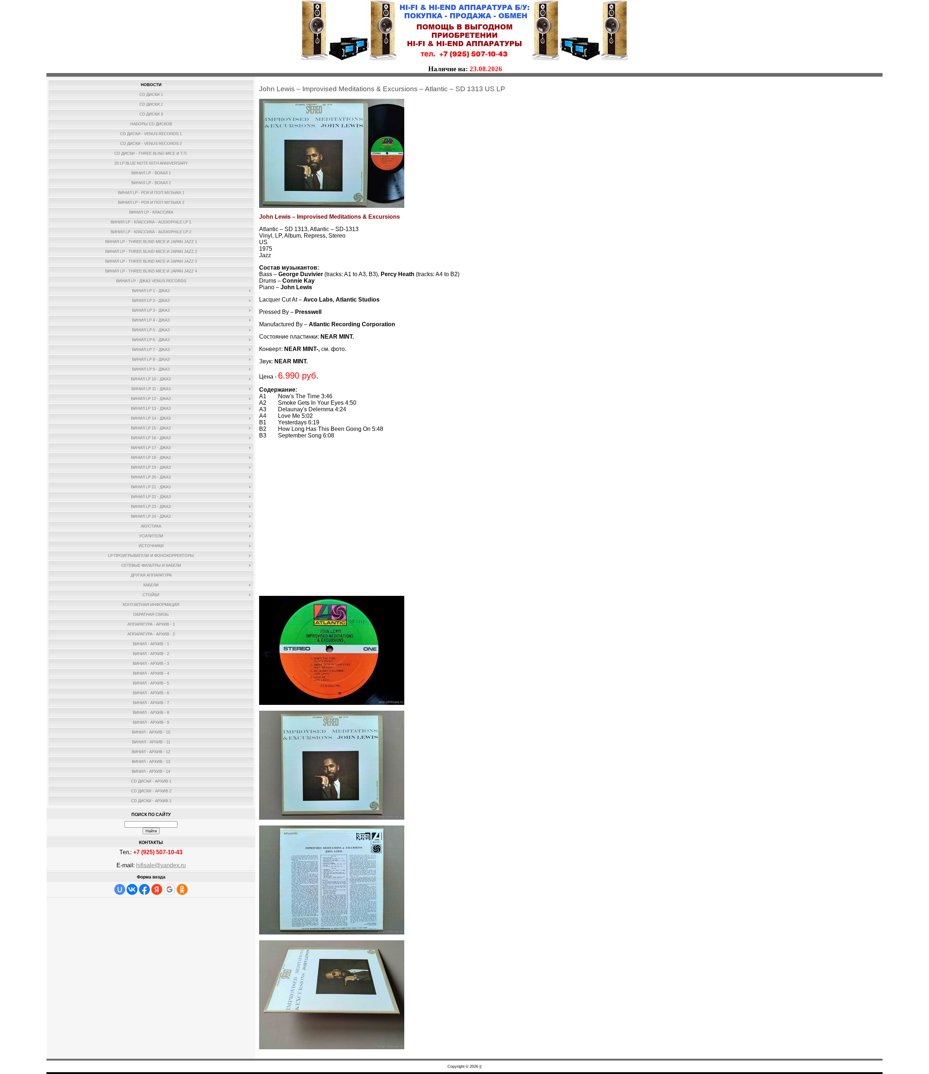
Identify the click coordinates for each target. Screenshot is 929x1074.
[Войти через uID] (119, 889)
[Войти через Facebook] (144, 889)
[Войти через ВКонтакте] (132, 889)
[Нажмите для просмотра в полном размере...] (331, 206)
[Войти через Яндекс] (156, 889)
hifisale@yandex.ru (161, 865)
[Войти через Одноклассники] (182, 889)
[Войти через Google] (169, 889)
